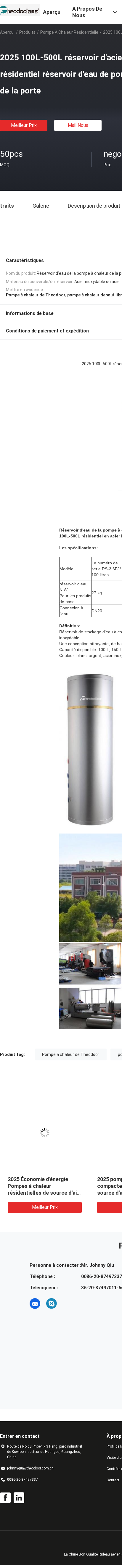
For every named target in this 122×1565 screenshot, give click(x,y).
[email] (35, 1303)
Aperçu (7, 32)
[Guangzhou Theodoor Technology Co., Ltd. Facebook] (5, 1498)
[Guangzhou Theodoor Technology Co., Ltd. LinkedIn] (19, 1498)
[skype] (51, 1303)
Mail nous (78, 125)
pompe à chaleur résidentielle (69, 32)
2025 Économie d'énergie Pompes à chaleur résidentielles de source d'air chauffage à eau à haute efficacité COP (43, 1192)
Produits (27, 32)
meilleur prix (24, 125)
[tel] (68, 1303)
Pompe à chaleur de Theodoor (70, 1054)
